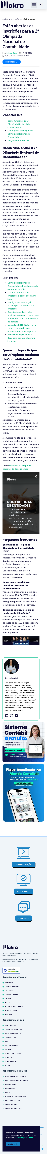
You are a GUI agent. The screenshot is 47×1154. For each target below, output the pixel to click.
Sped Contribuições (13, 1053)
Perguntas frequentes (18, 140)
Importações (10, 1037)
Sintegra (8, 1049)
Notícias (17, 19)
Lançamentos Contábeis (15, 1096)
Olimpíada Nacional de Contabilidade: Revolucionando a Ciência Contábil (23, 286)
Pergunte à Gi (11, 62)
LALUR (7, 1092)
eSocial (8, 998)
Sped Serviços (11, 1061)
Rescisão (8, 1014)
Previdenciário (11, 1010)
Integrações (10, 1088)
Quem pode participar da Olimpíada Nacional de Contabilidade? (20, 134)
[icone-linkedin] (6, 715)
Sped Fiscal (9, 1057)
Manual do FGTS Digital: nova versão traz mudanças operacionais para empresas (22, 328)
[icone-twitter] (16, 715)
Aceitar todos (13, 1144)
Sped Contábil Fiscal (13, 1108)
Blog (10, 19)
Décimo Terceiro (11, 994)
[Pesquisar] (41, 4)
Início (5, 19)
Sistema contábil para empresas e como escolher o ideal (22, 296)
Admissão (9, 982)
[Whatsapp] (42, 1145)
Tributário (9, 1065)
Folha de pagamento (14, 1006)
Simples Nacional (12, 1045)
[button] (34, 5)
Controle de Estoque (13, 1029)
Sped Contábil (11, 1104)
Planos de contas (12, 1100)
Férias (7, 1002)
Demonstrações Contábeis (16, 1080)
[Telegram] (42, 1149)
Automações (10, 1025)
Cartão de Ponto (12, 986)
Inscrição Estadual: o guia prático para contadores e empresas (21, 305)
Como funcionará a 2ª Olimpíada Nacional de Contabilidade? (19, 124)
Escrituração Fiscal (13, 1033)
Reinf (7, 1041)
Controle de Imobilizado (15, 1076)
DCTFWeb (9, 990)
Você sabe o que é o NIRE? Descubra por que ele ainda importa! (21, 338)
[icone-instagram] (11, 715)
